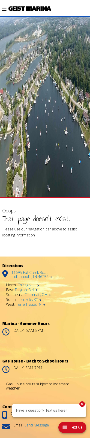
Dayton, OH (25, 289)
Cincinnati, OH (36, 294)
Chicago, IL (27, 284)
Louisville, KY (28, 299)
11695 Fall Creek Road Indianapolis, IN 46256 (30, 274)
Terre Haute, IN (29, 304)
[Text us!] (72, 428)
